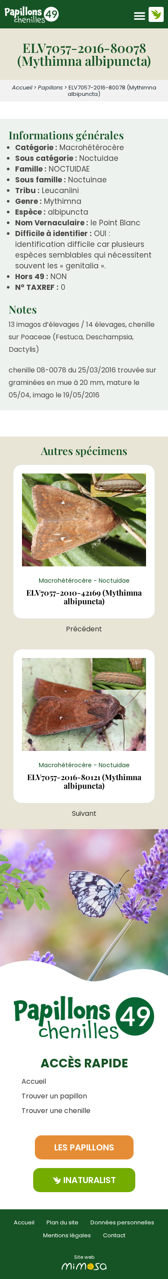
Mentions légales (67, 1235)
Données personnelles (122, 1222)
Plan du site (62, 1222)
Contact (114, 1235)
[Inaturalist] (156, 14)
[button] (140, 15)
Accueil (22, 87)
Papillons (50, 87)
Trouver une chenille (56, 1111)
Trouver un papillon (54, 1096)
